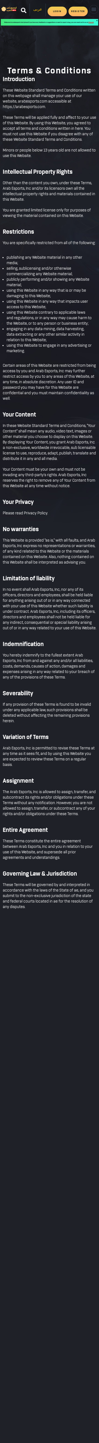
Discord (91, 22)
